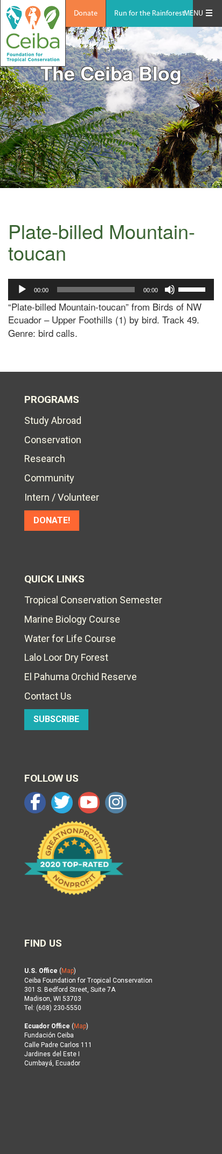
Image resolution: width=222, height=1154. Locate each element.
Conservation (52, 439)
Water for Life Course (70, 638)
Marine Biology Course (72, 619)
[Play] (22, 289)
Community (49, 478)
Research (44, 458)
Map (67, 971)
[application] (111, 289)
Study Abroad (52, 420)
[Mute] (169, 289)
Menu (193, 14)
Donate (86, 14)
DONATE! (51, 520)
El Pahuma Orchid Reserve (80, 676)
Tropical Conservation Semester (93, 599)
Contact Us (48, 696)
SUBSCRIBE (56, 719)
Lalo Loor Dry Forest (66, 657)
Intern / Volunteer (61, 497)
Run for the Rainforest (149, 14)
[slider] (193, 288)
